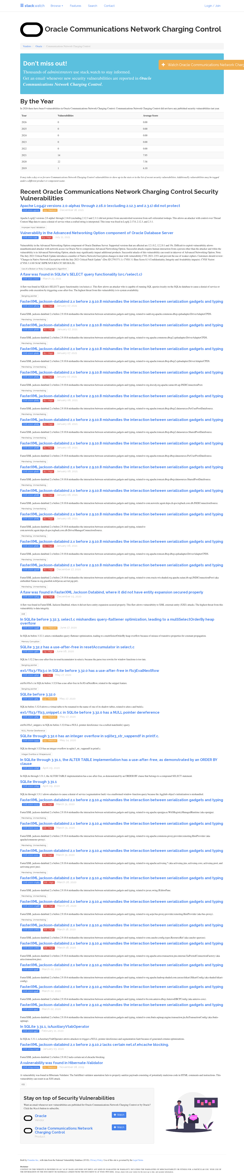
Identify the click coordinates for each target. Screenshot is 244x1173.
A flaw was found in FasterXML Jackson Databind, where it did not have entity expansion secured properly (111, 592)
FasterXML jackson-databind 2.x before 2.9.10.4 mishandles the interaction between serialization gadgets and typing (121, 800)
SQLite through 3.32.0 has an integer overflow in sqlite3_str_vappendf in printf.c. (89, 736)
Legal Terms (138, 1160)
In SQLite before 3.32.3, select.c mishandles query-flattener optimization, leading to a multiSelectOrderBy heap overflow (117, 621)
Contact (109, 6)
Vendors (27, 46)
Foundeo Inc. (33, 1160)
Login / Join (212, 6)
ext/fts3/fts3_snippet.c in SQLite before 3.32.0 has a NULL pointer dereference (90, 712)
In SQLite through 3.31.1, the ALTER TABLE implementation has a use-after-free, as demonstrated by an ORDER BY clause (118, 762)
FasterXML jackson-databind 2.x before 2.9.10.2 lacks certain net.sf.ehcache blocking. (94, 1044)
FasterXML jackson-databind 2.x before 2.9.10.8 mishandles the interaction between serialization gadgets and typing (121, 301)
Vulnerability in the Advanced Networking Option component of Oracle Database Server (96, 233)
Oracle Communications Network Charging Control (64, 1130)
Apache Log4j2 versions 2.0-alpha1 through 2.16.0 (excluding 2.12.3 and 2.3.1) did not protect (100, 206)
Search (92, 6)
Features (75, 6)
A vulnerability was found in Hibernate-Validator (61, 1063)
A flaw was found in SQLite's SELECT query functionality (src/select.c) (81, 274)
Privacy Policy (96, 1160)
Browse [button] (56, 6)
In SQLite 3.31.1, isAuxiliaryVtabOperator (54, 1026)
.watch (34, 6)
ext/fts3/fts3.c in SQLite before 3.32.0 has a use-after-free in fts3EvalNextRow (89, 670)
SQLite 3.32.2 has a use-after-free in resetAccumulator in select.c (77, 647)
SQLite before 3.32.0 (38, 694)
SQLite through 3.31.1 (38, 782)
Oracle (39, 46)
